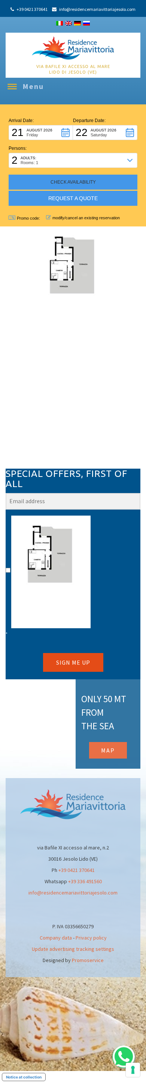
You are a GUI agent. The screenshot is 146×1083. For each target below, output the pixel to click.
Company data (56, 937)
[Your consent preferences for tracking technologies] (133, 1070)
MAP (108, 750)
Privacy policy (91, 937)
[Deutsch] (77, 23)
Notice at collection (24, 1077)
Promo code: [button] (28, 218)
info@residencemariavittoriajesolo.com (73, 892)
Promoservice (88, 960)
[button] (41, 132)
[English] (68, 23)
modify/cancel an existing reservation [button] (86, 218)
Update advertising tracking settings (73, 949)
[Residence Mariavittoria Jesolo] (73, 47)
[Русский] (86, 23)
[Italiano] (59, 23)
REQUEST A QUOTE (73, 198)
